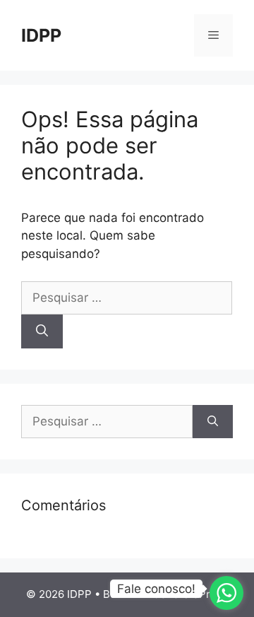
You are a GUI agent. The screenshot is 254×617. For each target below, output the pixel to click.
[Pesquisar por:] (126, 297)
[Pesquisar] (42, 331)
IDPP (41, 35)
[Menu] (213, 35)
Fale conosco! (156, 589)
